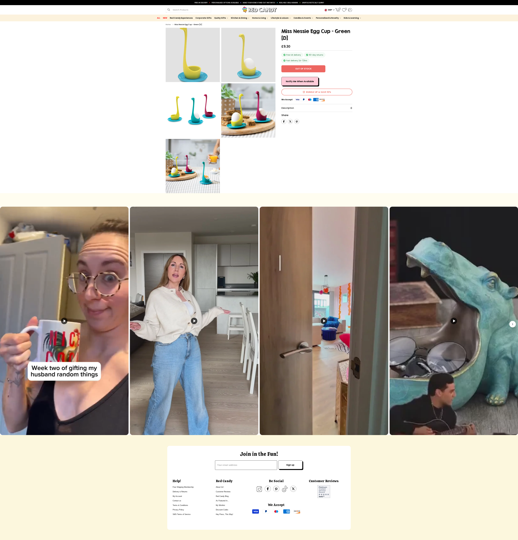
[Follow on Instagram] (259, 489)
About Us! (220, 487)
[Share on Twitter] (290, 121)
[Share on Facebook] (283, 121)
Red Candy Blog (222, 496)
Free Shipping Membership (183, 487)
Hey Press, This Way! (224, 514)
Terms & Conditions (180, 505)
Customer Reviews (223, 492)
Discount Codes (222, 510)
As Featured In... (222, 501)
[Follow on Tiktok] (285, 489)
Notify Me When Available (300, 81)
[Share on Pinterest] (296, 121)
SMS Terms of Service (181, 514)
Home (168, 24)
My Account (177, 496)
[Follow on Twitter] (293, 489)
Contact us (177, 501)
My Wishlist (220, 505)
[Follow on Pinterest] (276, 489)
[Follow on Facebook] (268, 489)
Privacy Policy (178, 510)
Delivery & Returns (180, 492)
